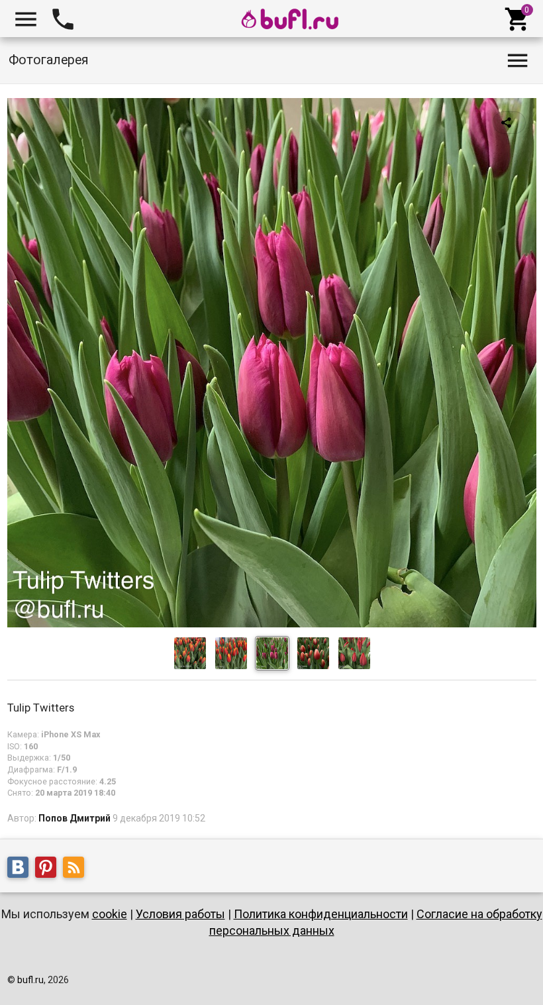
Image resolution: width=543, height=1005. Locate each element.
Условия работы (180, 914)
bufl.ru (30, 980)
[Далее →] (271, 624)
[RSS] (77, 869)
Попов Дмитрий (74, 818)
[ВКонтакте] (21, 869)
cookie (109, 914)
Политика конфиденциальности (321, 914)
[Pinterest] (49, 869)
